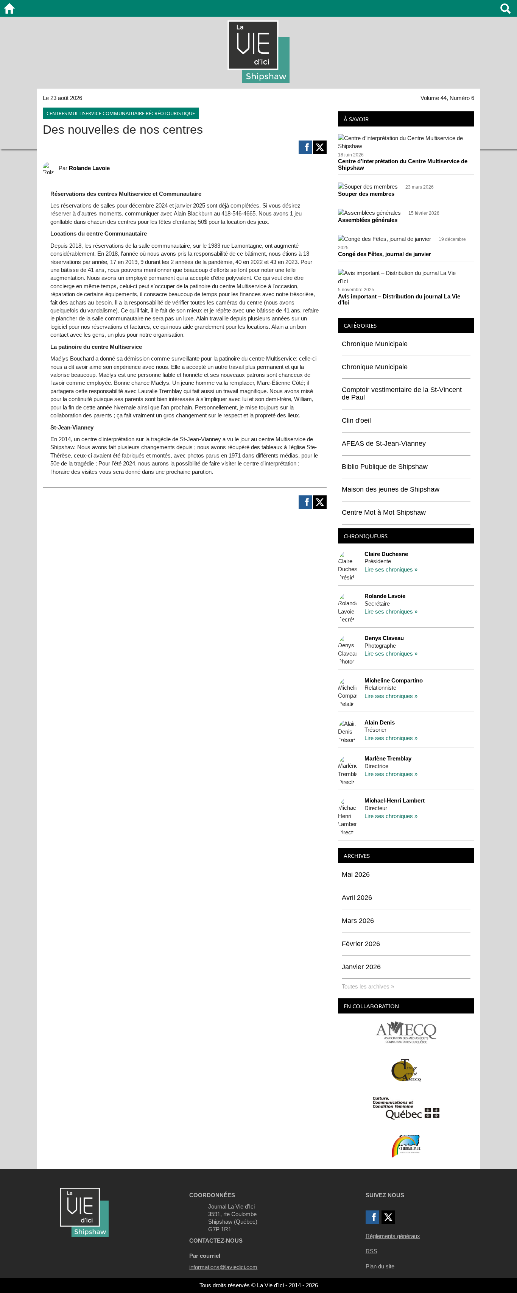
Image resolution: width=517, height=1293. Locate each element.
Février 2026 (361, 944)
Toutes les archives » (368, 986)
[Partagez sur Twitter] (320, 147)
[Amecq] (405, 1032)
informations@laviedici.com (223, 1267)
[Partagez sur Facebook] (305, 147)
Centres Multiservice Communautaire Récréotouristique (121, 113)
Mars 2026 (358, 920)
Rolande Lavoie (89, 168)
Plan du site (380, 1266)
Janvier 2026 (361, 967)
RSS (371, 1251)
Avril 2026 (357, 897)
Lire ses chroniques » (390, 569)
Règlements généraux (393, 1236)
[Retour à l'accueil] (9, 8)
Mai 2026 (356, 874)
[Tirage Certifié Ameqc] (406, 1070)
